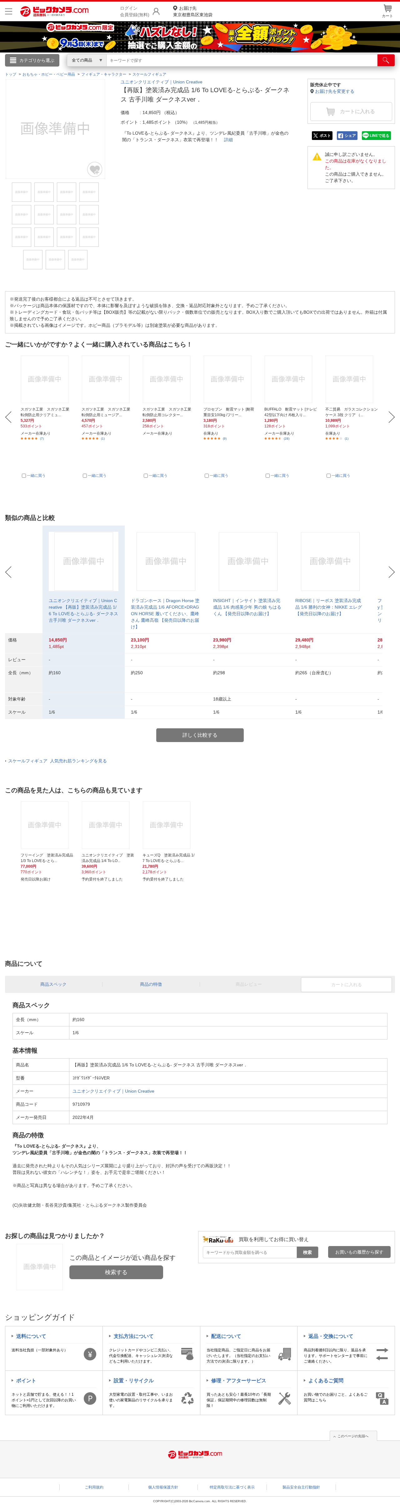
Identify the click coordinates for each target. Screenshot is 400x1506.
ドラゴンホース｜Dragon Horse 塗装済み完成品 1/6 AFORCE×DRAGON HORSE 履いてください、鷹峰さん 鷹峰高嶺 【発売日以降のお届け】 (165, 613)
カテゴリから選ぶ (36, 60)
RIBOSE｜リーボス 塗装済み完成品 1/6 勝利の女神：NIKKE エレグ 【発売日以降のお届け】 (328, 607)
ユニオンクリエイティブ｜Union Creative (161, 81)
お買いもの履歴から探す (359, 1251)
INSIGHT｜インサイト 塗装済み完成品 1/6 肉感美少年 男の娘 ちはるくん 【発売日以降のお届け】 (247, 607)
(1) (103, 438)
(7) (42, 438)
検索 (307, 1252)
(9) (225, 438)
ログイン (65, 70)
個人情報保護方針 (163, 1487)
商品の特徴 (151, 984)
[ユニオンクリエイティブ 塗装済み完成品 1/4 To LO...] (108, 825)
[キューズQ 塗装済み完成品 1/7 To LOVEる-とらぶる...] (169, 825)
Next (391, 417)
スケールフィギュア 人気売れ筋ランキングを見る (57, 760)
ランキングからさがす (175, 69)
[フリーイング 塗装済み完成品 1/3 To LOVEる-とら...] (47, 825)
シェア (350, 135)
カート (387, 16)
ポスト (325, 135)
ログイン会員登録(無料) (134, 11)
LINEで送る (379, 135)
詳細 (228, 139)
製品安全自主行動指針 (301, 1487)
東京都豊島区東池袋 (192, 11)
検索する (116, 1272)
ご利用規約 (94, 1487)
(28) (286, 438)
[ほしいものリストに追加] (95, 169)
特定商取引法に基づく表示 (232, 1487)
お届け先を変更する (334, 91)
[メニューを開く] (8, 11)
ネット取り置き (281, 69)
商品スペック (53, 984)
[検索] (386, 60)
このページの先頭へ (353, 1436)
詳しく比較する (200, 735)
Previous (8, 417)
